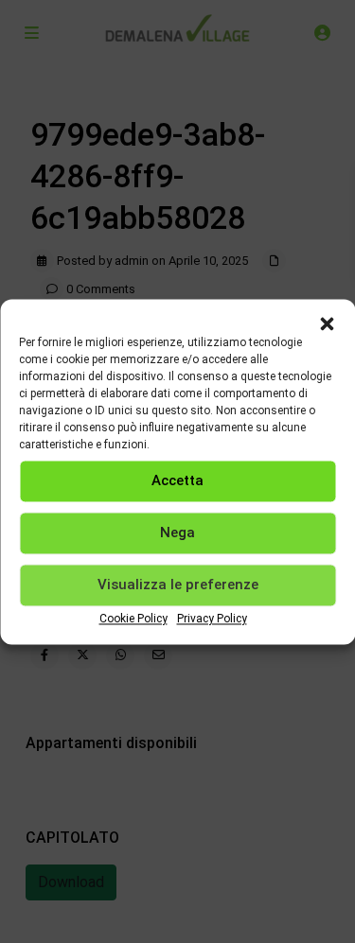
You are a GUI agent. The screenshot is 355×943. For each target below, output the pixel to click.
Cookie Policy (133, 618)
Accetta (177, 480)
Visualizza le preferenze (178, 584)
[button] (326, 322)
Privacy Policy (212, 618)
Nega (177, 532)
